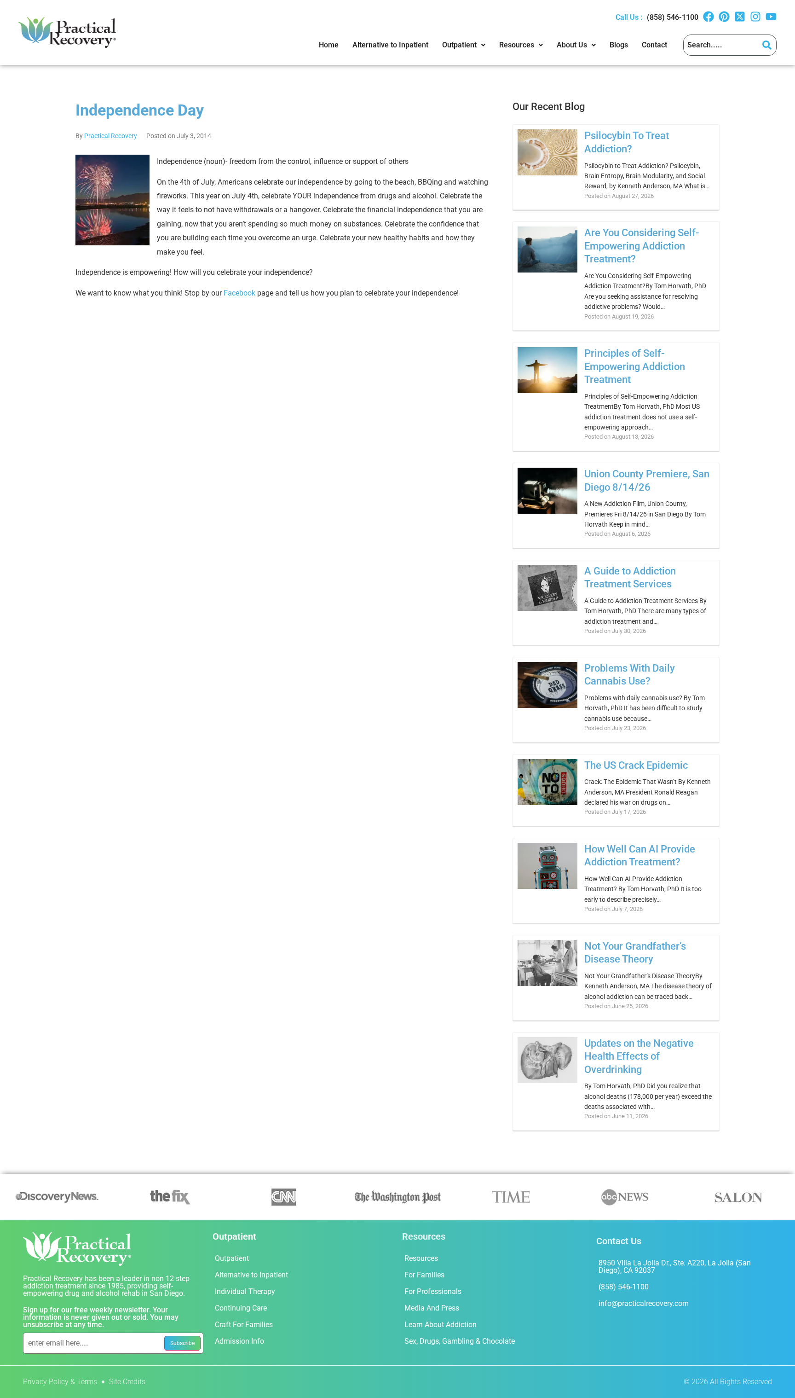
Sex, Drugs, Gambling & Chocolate (459, 1341)
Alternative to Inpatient (390, 45)
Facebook (239, 293)
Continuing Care (241, 1308)
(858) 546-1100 (672, 17)
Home (329, 45)
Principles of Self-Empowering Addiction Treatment (634, 366)
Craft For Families (244, 1324)
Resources (516, 45)
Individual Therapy (245, 1291)
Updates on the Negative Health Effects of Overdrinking (639, 1056)
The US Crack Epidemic (636, 765)
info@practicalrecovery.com (644, 1303)
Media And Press (431, 1308)
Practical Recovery (110, 135)
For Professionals (432, 1291)
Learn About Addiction (440, 1324)
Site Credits (127, 1381)
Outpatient (459, 45)
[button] (463, 45)
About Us (572, 45)
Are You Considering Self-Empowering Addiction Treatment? (641, 246)
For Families (424, 1274)
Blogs (619, 45)
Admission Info (239, 1341)
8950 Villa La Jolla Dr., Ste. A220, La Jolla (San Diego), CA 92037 (675, 1267)
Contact (654, 45)
